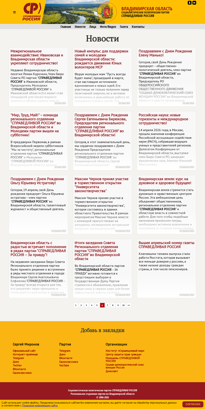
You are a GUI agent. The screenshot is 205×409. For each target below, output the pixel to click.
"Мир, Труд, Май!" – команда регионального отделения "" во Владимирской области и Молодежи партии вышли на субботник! (38, 141)
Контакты (138, 26)
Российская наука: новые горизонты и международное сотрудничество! (166, 140)
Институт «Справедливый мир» (125, 350)
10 (123, 305)
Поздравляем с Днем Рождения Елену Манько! (166, 77)
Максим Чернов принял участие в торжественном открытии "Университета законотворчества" (102, 205)
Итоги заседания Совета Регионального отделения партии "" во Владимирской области (102, 269)
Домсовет (112, 371)
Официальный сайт (24, 350)
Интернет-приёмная (25, 354)
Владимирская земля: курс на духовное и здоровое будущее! (166, 205)
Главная (66, 26)
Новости (80, 26)
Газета (124, 26)
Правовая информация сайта (39, 405)
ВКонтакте (19, 369)
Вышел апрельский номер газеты (166, 268)
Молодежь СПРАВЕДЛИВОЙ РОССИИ (123, 359)
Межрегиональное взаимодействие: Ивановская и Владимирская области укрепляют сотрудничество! (38, 77)
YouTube (64, 365)
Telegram (18, 358)
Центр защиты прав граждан (123, 354)
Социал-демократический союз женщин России (125, 366)
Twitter (17, 365)
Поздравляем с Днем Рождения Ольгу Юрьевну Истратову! (38, 204)
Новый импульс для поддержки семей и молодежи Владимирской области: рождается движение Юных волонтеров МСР (102, 77)
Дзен (16, 361)
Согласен (193, 404)
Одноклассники (22, 372)
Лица (92, 26)
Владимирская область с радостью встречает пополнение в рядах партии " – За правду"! (38, 269)
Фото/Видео (108, 26)
